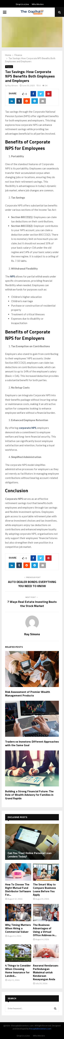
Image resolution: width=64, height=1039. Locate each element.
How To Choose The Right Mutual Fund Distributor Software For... (18, 889)
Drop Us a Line (22, 4)
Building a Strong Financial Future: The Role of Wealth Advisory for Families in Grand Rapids (29, 795)
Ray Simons (13, 85)
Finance (9, 67)
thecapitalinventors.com (40, 1028)
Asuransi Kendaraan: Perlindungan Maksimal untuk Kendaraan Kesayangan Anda (45, 972)
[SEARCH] (55, 1008)
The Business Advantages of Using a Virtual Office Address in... (44, 930)
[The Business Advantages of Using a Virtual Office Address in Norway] (46, 912)
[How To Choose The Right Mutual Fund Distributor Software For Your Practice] (18, 872)
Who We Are (38, 4)
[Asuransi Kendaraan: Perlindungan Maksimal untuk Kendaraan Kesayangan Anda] (46, 953)
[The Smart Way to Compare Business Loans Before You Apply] (46, 872)
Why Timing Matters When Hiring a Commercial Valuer (18, 928)
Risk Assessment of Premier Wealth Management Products (27, 693)
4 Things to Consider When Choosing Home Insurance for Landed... (18, 970)
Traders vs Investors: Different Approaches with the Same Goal (32, 743)
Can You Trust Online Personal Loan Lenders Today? (30, 854)
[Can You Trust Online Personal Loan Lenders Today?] (32, 842)
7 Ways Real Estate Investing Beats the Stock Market (32, 603)
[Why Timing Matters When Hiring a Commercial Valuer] (18, 912)
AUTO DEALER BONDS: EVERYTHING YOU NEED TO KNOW (32, 584)
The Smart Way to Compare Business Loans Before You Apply (44, 889)
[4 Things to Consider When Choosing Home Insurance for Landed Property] (18, 953)
